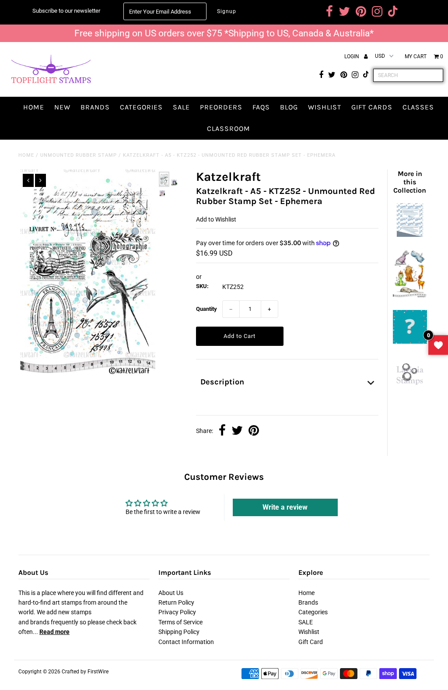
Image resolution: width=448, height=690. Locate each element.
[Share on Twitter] (237, 431)
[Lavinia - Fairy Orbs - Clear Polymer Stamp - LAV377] (410, 387)
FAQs (261, 107)
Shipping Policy (179, 631)
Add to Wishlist (216, 219)
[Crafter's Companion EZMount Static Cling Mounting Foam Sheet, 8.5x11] (410, 234)
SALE (181, 107)
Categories (141, 107)
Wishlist (324, 107)
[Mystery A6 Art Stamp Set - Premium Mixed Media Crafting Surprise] (410, 341)
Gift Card (310, 641)
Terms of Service (180, 622)
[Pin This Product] (253, 431)
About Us (170, 592)
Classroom (228, 128)
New (62, 107)
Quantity (206, 309)
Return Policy (176, 602)
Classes (418, 107)
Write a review (285, 507)
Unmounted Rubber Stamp (78, 155)
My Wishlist (438, 345)
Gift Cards (371, 107)
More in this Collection (409, 181)
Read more (54, 631)
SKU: (202, 286)
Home (33, 107)
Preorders (221, 107)
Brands (95, 107)
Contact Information (186, 641)
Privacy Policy (177, 612)
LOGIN (352, 56)
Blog (289, 107)
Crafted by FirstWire (85, 672)
